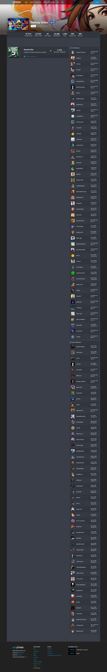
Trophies (33, 26)
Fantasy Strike (39, 22)
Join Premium (36, 668)
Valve (26, 657)
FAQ (34, 649)
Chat (58, 2)
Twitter (49, 651)
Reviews (53, 2)
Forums (31, 2)
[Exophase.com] (15, 2)
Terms (35, 666)
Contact (35, 657)
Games (26, 2)
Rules (34, 653)
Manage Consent (37, 661)
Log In (96, 2)
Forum (46, 26)
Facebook (49, 653)
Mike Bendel (21, 652)
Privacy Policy (37, 663)
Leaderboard (46, 2)
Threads (49, 649)
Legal (34, 659)
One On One (28, 49)
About (35, 655)
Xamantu (20, 655)
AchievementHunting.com (54, 655)
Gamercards (38, 2)
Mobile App (36, 651)
